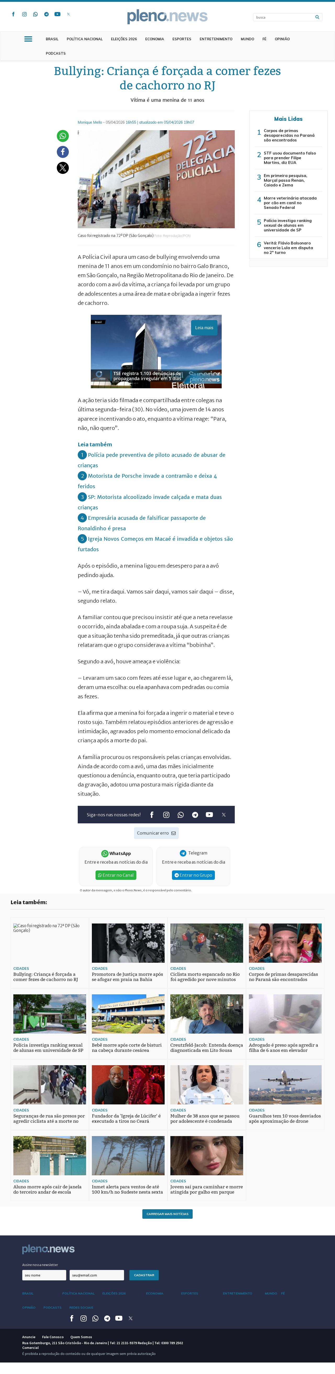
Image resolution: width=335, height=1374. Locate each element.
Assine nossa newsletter (40, 1265)
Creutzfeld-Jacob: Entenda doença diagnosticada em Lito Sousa (206, 1047)
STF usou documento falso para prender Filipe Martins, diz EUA (290, 158)
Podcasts (56, 53)
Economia (154, 39)
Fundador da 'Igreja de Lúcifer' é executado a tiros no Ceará (126, 1118)
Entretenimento (216, 39)
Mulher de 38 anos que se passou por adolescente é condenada (204, 1118)
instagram (24, 14)
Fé (264, 39)
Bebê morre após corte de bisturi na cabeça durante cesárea (127, 1047)
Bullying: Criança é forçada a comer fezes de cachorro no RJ (45, 977)
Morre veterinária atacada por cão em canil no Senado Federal (290, 203)
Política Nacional (85, 39)
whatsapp (35, 14)
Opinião (282, 39)
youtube (57, 14)
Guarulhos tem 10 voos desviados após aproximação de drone (285, 1118)
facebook (13, 14)
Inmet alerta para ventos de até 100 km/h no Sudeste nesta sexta (127, 1189)
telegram (46, 14)
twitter (68, 14)
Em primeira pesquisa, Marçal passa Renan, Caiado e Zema (285, 180)
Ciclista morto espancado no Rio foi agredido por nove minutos (205, 977)
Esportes (181, 39)
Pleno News (167, 16)
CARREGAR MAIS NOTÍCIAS (167, 1214)
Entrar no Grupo (195, 875)
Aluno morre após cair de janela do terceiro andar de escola (47, 1189)
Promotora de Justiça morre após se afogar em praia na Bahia (127, 977)
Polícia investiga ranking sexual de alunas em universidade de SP (288, 225)
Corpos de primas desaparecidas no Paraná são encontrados (289, 135)
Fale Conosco (53, 1337)
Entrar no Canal (118, 875)
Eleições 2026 (124, 39)
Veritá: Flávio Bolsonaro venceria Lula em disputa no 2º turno (288, 248)
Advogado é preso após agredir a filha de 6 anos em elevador (283, 1047)
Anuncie (28, 1337)
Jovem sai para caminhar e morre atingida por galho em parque (206, 1189)
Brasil (52, 39)
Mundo (247, 39)
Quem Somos (81, 1337)
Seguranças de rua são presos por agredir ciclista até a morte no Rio (49, 1121)
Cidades (21, 968)
